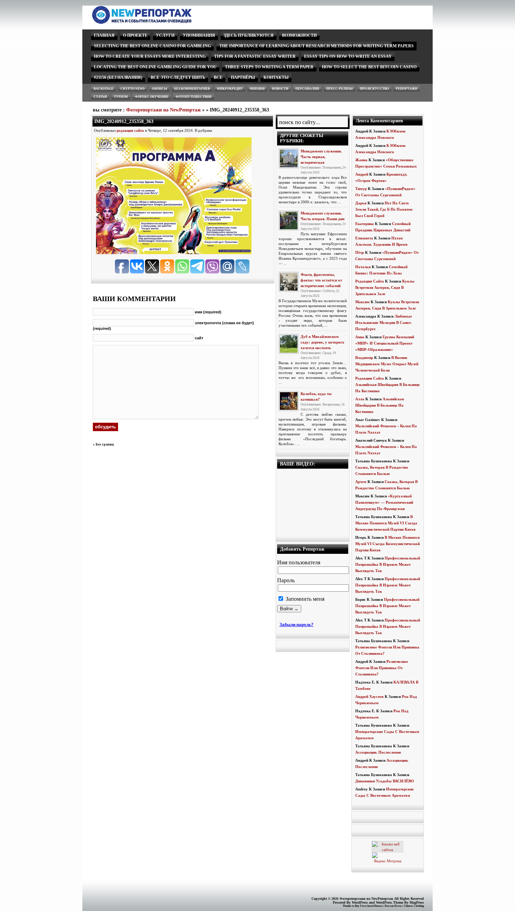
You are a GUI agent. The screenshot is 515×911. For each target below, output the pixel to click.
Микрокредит (230, 88)
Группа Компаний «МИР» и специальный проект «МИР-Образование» (384, 343)
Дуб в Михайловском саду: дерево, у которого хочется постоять (322, 342)
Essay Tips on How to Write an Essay (348, 56)
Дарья (360, 203)
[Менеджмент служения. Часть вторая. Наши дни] (289, 220)
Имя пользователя (298, 562)
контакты (276, 77)
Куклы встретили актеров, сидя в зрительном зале (384, 287)
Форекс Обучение (152, 96)
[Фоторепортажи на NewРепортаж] (154, 22)
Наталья (363, 267)
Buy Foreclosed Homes (369, 905)
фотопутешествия (194, 96)
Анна (359, 337)
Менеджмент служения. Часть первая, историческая (321, 156)
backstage (104, 88)
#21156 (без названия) (118, 77)
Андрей (361, 174)
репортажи (406, 88)
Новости (280, 88)
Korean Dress (393, 905)
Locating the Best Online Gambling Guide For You (155, 66)
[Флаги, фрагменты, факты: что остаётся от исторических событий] (289, 282)
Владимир (364, 357)
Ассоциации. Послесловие (378, 752)
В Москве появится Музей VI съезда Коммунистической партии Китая (386, 523)
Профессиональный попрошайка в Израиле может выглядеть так (387, 564)
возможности (299, 35)
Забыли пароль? (297, 624)
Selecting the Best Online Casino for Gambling (152, 45)
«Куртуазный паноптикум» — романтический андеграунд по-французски (384, 502)
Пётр (359, 252)
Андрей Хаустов (369, 696)
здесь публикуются (249, 35)
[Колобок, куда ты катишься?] (289, 401)
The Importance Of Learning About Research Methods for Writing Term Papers (316, 45)
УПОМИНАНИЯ (199, 35)
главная (104, 35)
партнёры (243, 77)
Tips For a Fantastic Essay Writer (255, 56)
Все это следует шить (178, 77)
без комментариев (192, 88)
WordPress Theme (389, 902)
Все (218, 77)
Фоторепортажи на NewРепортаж (163, 110)
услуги (165, 35)
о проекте (135, 35)
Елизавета (364, 238)
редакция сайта (130, 130)
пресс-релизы (339, 88)
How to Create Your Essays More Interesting (150, 56)
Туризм (121, 96)
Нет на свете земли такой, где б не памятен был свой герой (383, 209)
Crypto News (133, 88)
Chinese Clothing (414, 905)
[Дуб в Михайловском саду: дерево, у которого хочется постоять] (289, 344)
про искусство (374, 88)
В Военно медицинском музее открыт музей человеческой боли (386, 363)
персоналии (307, 88)
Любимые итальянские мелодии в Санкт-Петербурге (383, 322)
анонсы (159, 88)
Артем (360, 482)
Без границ (105, 444)
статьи (100, 96)
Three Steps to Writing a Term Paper (269, 66)
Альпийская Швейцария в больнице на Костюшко (379, 405)
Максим (362, 302)
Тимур (361, 188)
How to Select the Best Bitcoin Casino (369, 66)
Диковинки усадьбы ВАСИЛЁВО (384, 781)
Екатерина (364, 224)
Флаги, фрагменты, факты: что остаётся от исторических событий (321, 280)
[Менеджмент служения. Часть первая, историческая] (289, 158)
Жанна (361, 160)
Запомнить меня (304, 599)
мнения (257, 88)
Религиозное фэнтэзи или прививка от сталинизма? (381, 667)
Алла (359, 399)
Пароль (286, 580)
